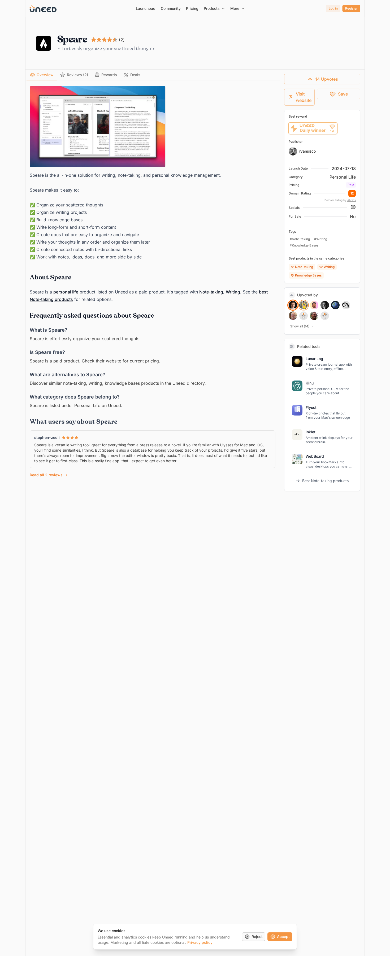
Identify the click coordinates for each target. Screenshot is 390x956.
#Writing (320, 239)
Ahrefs (351, 200)
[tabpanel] (152, 282)
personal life (65, 292)
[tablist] (152, 75)
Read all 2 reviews (46, 475)
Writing (233, 292)
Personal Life (343, 177)
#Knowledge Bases (304, 245)
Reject (257, 936)
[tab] (42, 75)
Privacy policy (200, 942)
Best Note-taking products (325, 480)
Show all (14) (299, 326)
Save (343, 94)
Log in (333, 8)
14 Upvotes (326, 79)
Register (351, 8)
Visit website (303, 97)
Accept (283, 936)
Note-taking (211, 292)
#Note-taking (300, 239)
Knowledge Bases (308, 275)
